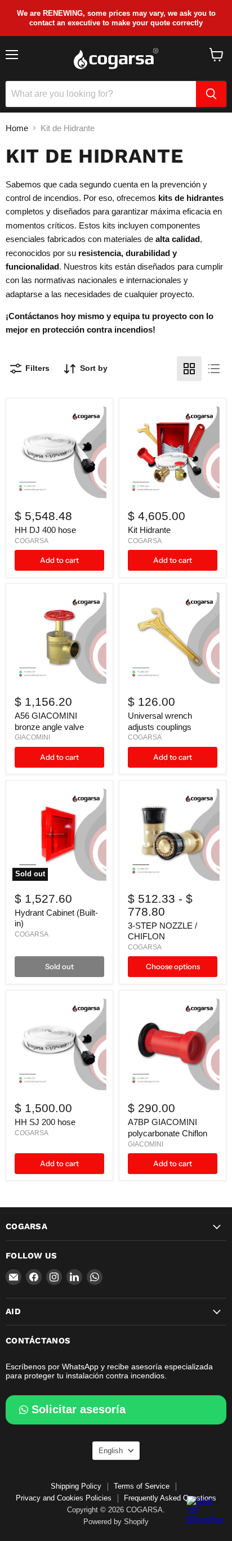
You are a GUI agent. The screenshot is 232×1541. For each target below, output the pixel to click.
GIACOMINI (32, 737)
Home (17, 128)
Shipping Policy (76, 1486)
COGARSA (31, 541)
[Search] (211, 94)
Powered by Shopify (116, 1521)
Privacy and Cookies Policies (63, 1498)
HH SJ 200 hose (45, 1122)
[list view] (214, 368)
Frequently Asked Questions (170, 1498)
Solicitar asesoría (79, 1409)
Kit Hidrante (149, 530)
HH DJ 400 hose (45, 530)
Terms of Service (141, 1486)
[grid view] (189, 368)
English (111, 1450)
